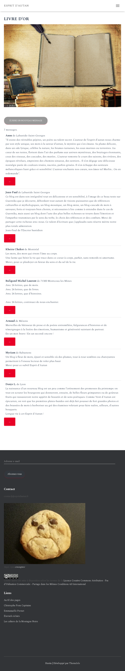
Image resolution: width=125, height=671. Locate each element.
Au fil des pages (12, 600)
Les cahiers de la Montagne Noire (21, 621)
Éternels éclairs (12, 616)
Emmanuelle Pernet (14, 611)
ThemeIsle (74, 663)
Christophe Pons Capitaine (17, 605)
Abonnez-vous (14, 474)
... (12, 182)
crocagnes (20, 567)
